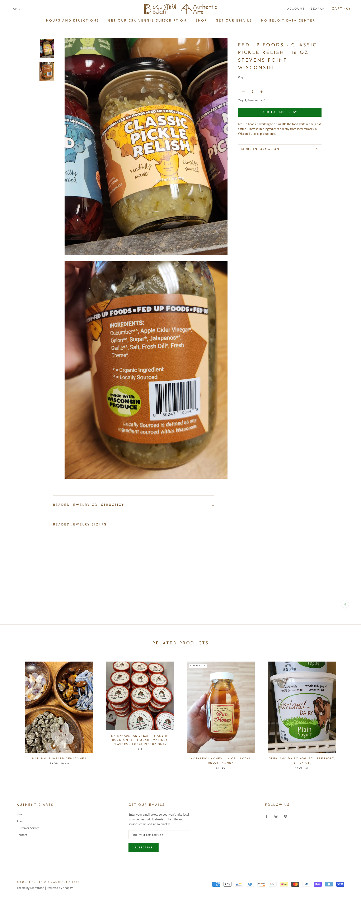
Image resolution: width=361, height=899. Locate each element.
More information (260, 149)
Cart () (341, 8)
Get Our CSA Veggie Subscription (147, 20)
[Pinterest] (285, 815)
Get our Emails (234, 20)
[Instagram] (276, 815)
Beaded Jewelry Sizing (80, 524)
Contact (22, 835)
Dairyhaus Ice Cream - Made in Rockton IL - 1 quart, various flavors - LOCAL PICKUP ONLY (140, 740)
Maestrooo (37, 888)
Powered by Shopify (60, 888)
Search (318, 9)
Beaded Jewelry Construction (89, 505)
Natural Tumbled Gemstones (59, 758)
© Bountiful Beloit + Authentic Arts (48, 882)
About (21, 821)
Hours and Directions (72, 20)
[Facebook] (266, 815)
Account (296, 9)
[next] (348, 711)
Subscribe (144, 848)
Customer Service (28, 828)
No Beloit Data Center (288, 20)
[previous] (13, 711)
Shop (201, 20)
